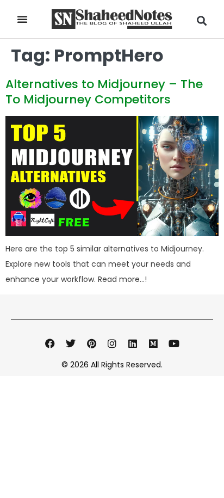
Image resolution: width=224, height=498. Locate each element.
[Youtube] (174, 343)
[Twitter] (71, 343)
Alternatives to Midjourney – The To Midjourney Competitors (104, 92)
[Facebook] (50, 343)
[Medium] (153, 343)
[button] (22, 19)
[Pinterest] (91, 343)
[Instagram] (112, 343)
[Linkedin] (133, 343)
